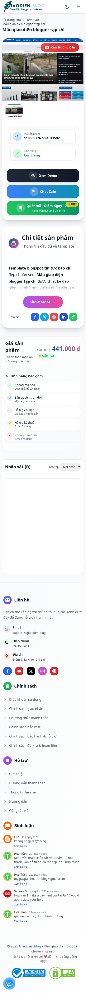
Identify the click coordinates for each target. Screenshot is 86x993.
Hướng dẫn (18, 801)
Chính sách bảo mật (24, 727)
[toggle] (67, 7)
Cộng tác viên (19, 810)
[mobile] (78, 7)
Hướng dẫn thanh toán (27, 783)
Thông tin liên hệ (22, 792)
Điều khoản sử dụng (25, 699)
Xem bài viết (21, 846)
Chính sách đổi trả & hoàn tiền (33, 745)
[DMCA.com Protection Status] (62, 973)
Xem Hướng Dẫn (63, 47)
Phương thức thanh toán (28, 718)
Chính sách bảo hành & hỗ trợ (32, 736)
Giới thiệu (16, 774)
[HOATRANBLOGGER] (24, 7)
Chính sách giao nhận (26, 708)
